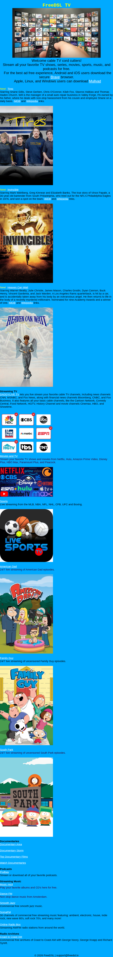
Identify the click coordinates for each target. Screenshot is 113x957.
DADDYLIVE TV (9, 394)
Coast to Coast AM (11, 936)
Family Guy (6, 658)
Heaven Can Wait (18, 287)
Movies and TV (9, 456)
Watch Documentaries (13, 862)
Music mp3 (6, 884)
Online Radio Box (10, 924)
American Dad (8, 566)
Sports (4, 501)
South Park (6, 749)
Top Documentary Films (14, 856)
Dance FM (6, 893)
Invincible (13, 189)
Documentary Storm (12, 850)
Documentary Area (11, 844)
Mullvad (95, 81)
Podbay (4, 872)
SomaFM (5, 912)
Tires (10, 88)
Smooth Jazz (7, 903)
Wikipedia (32, 101)
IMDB (17, 101)
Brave (55, 77)
